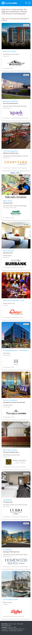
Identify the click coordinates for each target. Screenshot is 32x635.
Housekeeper (7, 500)
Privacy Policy (12, 630)
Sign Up (10, 624)
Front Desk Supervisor (10, 151)
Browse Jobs (20, 624)
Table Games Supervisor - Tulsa (13, 300)
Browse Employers (6, 625)
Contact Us (20, 630)
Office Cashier (7, 201)
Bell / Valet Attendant (10, 450)
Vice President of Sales (10, 599)
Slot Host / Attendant (10, 400)
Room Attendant (8, 251)
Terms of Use (5, 630)
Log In (14, 624)
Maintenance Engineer (10, 101)
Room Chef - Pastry (9, 51)
